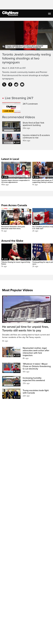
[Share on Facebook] (10, 84)
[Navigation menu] (49, 13)
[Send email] (22, 84)
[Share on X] (4, 84)
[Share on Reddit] (16, 84)
